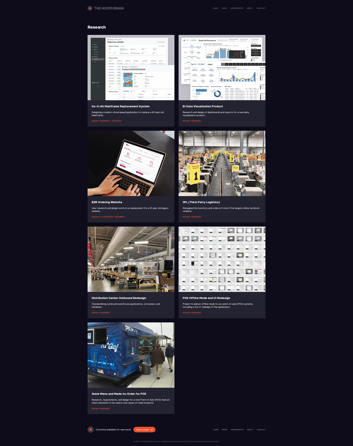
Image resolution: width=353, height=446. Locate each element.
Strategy (117, 121)
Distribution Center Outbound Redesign (119, 297)
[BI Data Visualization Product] (222, 67)
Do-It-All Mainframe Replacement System (120, 106)
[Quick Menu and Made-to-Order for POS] (131, 355)
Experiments (236, 8)
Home (215, 8)
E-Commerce (106, 217)
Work (224, 8)
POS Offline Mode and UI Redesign (206, 297)
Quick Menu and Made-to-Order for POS (119, 393)
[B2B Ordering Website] (131, 163)
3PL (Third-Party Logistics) (201, 202)
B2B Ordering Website (107, 202)
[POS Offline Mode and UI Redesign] (222, 259)
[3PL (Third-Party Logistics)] (222, 163)
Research (105, 121)
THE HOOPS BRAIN (109, 8)
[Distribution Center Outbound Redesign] (131, 259)
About (250, 8)
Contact (261, 8)
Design (95, 121)
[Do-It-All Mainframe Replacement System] (131, 67)
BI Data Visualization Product (203, 106)
